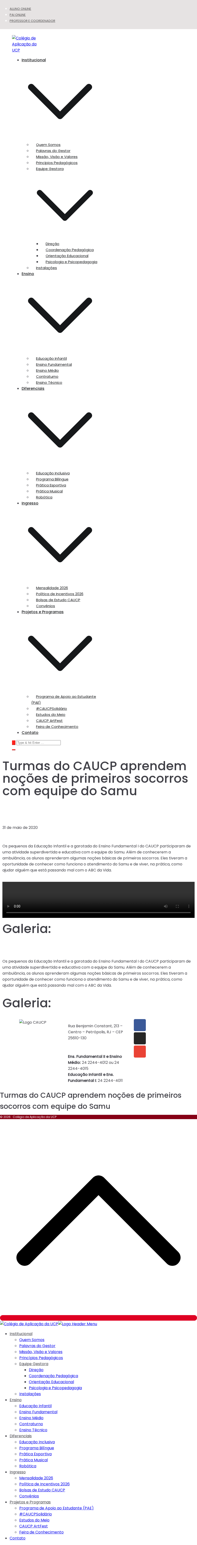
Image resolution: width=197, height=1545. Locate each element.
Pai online (18, 15)
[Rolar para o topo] (98, 1318)
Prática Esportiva (51, 485)
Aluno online (20, 8)
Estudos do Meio (50, 714)
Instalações (46, 267)
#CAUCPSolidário (51, 708)
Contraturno (47, 376)
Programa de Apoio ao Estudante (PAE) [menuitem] (56, 1508)
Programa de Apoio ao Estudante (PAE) (63, 699)
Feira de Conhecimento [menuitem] (41, 1532)
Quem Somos (48, 144)
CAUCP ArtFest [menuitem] (33, 1526)
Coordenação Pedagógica (70, 249)
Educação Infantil (51, 358)
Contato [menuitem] (17, 1538)
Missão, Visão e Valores (57, 156)
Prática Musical (49, 491)
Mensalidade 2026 (52, 587)
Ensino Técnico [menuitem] (33, 1430)
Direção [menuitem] (36, 1370)
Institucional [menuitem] (21, 1334)
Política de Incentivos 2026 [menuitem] (44, 1484)
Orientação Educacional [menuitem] (51, 1382)
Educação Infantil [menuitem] (35, 1406)
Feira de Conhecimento (57, 726)
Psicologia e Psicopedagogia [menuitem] (55, 1388)
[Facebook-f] (140, 1025)
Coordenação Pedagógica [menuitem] (53, 1376)
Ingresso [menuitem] (18, 1472)
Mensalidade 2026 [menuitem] (36, 1478)
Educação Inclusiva (53, 473)
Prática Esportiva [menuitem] (35, 1454)
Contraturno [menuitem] (31, 1424)
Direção (52, 243)
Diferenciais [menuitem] (21, 1436)
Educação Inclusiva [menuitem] (37, 1442)
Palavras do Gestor (53, 150)
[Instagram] (140, 1038)
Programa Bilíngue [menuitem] (36, 1448)
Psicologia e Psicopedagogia (71, 261)
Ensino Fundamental (54, 364)
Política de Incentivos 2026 (59, 593)
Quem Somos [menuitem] (31, 1340)
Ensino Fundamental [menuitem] (38, 1412)
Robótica (44, 497)
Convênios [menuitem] (29, 1496)
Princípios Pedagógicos (57, 162)
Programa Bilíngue (52, 479)
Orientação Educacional (67, 255)
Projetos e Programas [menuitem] (30, 1502)
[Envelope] (140, 1052)
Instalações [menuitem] (30, 1394)
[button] (60, 138)
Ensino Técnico (49, 382)
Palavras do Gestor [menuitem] (37, 1346)
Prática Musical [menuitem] (33, 1460)
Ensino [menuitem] (16, 1400)
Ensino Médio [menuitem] (31, 1418)
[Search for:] (36, 742)
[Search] (13, 742)
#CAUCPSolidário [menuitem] (35, 1514)
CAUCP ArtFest (49, 720)
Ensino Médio (47, 370)
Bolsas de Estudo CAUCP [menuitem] (42, 1490)
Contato (30, 732)
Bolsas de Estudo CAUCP (58, 599)
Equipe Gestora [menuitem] (33, 1364)
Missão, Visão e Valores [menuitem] (40, 1352)
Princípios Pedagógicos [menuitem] (41, 1358)
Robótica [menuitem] (27, 1466)
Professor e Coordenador (32, 21)
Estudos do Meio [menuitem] (34, 1520)
